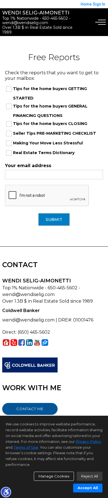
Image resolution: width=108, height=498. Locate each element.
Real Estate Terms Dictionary (43, 152)
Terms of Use (25, 447)
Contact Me (29, 409)
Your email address (28, 165)
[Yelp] (14, 342)
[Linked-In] (29, 342)
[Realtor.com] (6, 342)
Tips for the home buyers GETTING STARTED (50, 93)
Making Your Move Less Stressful (48, 143)
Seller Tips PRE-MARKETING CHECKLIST (54, 133)
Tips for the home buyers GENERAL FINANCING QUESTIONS (50, 111)
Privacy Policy (88, 441)
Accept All (88, 488)
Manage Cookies (53, 476)
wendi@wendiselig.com (28, 320)
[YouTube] (37, 342)
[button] (6, 492)
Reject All (89, 476)
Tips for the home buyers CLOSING (50, 123)
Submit (54, 219)
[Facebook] (21, 342)
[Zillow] (45, 342)
